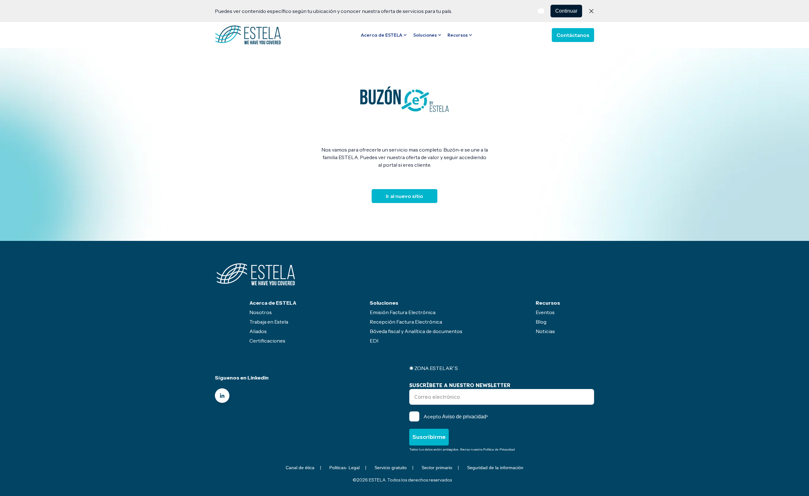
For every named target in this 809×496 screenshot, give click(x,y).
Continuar (566, 11)
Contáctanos (573, 35)
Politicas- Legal (344, 467)
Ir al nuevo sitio (404, 196)
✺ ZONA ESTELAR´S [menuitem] (433, 368)
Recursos (457, 35)
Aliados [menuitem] (258, 331)
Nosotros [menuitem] (260, 312)
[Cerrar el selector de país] (591, 11)
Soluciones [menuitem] (384, 303)
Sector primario (437, 467)
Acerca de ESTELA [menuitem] (272, 303)
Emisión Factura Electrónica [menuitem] (402, 312)
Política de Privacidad (499, 449)
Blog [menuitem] (541, 322)
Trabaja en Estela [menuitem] (268, 322)
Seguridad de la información (495, 467)
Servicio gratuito (390, 467)
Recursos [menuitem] (548, 303)
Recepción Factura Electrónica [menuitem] (406, 322)
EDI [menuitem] (374, 341)
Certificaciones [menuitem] (267, 341)
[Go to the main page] (248, 34)
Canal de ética (300, 467)
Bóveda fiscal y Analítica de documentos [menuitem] (416, 331)
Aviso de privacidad (464, 416)
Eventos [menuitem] (545, 312)
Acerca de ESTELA (381, 35)
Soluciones (425, 35)
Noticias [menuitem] (545, 331)
